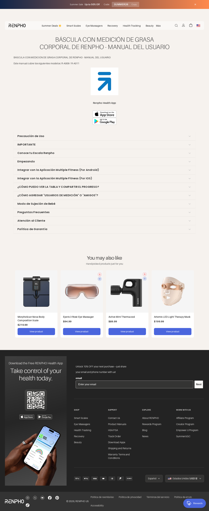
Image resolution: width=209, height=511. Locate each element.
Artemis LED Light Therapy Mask (172, 316)
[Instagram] (27, 498)
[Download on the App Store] (27, 417)
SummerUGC (183, 436)
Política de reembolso (102, 497)
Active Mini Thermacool (122, 316)
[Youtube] (42, 498)
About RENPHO (150, 418)
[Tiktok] (27, 505)
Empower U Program (187, 430)
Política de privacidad (130, 497)
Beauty (78, 442)
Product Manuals (117, 424)
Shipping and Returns (119, 448)
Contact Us (114, 418)
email (79, 378)
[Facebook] (50, 498)
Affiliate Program (185, 418)
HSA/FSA (113, 430)
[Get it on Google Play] (44, 417)
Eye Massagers (82, 424)
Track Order (114, 436)
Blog (144, 430)
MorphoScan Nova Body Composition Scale (31, 318)
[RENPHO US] (17, 25)
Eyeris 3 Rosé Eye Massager (78, 316)
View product (36, 331)
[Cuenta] (183, 25)
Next (198, 384)
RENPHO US (82, 501)
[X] (35, 498)
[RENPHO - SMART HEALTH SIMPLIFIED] (14, 501)
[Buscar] (176, 25)
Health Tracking (82, 430)
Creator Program (185, 424)
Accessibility (97, 505)
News (145, 436)
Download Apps (116, 442)
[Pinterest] (57, 498)
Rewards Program (151, 424)
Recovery (79, 436)
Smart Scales (81, 418)
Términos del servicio (157, 497)
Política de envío (183, 497)
